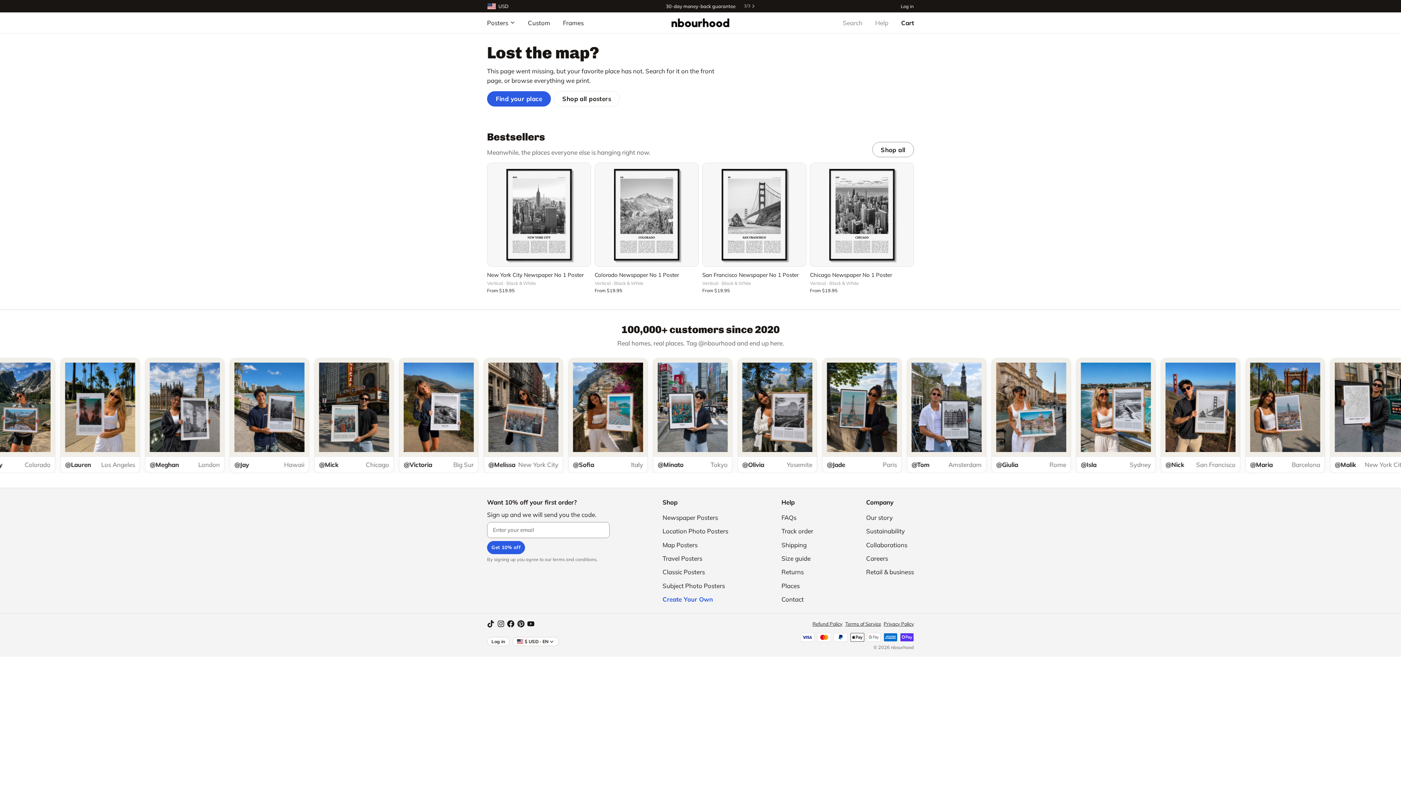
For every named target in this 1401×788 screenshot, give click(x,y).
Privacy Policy (899, 624)
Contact (792, 599)
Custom (539, 23)
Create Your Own (688, 599)
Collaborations (886, 545)
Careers (877, 558)
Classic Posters (684, 572)
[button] (539, 256)
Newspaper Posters (690, 517)
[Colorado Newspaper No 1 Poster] (647, 215)
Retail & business (890, 572)
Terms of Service (863, 624)
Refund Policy (827, 624)
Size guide (796, 558)
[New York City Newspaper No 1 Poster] (539, 215)
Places (790, 586)
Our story (879, 517)
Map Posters (680, 545)
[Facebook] (510, 623)
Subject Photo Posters (694, 586)
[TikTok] (490, 623)
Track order (797, 531)
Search (852, 23)
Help (881, 23)
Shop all (893, 150)
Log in (907, 6)
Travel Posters (682, 558)
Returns (792, 572)
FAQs (788, 517)
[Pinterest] (521, 623)
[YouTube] (530, 623)
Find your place (519, 99)
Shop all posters (586, 99)
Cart (907, 23)
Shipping (794, 545)
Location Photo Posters (695, 531)
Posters (497, 23)
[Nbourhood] (700, 22)
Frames (573, 23)
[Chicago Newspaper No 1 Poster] (862, 215)
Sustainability (885, 531)
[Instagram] (501, 623)
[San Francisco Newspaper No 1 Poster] (754, 215)
